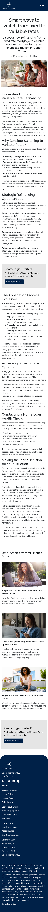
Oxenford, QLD (8, 847)
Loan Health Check (10, 807)
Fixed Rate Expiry (9, 814)
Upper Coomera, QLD (11, 855)
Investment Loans (9, 827)
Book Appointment (14, 281)
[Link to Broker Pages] (18, 781)
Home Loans (7, 823)
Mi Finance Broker (9, 790)
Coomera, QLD (8, 840)
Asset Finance (8, 831)
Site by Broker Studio (10, 904)
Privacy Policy (8, 798)
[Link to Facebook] (3, 781)
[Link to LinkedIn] (13, 781)
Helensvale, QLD (9, 843)
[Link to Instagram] (8, 781)
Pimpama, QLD (8, 851)
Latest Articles (8, 794)
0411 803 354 (7, 776)
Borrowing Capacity (10, 811)
